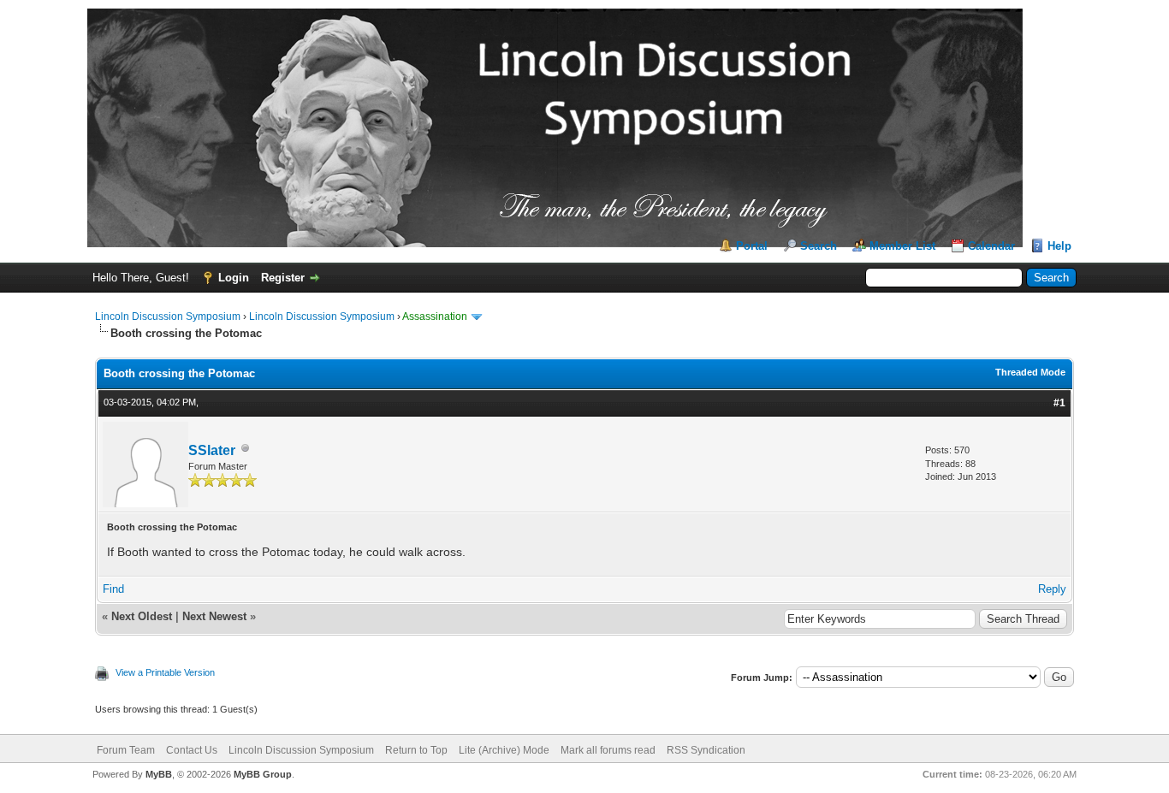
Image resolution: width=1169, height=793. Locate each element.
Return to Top (416, 750)
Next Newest (214, 616)
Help (1059, 246)
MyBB (158, 774)
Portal (752, 246)
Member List (902, 246)
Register (283, 277)
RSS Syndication (706, 750)
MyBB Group (263, 774)
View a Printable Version (165, 672)
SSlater (211, 450)
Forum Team (126, 750)
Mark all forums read (608, 750)
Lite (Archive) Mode (504, 750)
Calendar (991, 246)
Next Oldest (141, 616)
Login (233, 277)
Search (818, 246)
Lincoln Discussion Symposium (167, 317)
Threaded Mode (1030, 372)
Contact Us (191, 750)
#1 (1059, 403)
